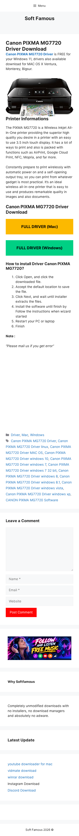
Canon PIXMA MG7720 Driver (29, 54)
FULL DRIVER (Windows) (39, 248)
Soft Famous (39, 18)
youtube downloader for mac (30, 764)
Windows (37, 435)
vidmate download (22, 771)
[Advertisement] (39, 390)
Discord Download (22, 790)
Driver (15, 435)
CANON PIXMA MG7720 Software (32, 500)
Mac (25, 435)
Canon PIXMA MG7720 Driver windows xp (38, 494)
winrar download (21, 777)
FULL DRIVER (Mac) (39, 226)
